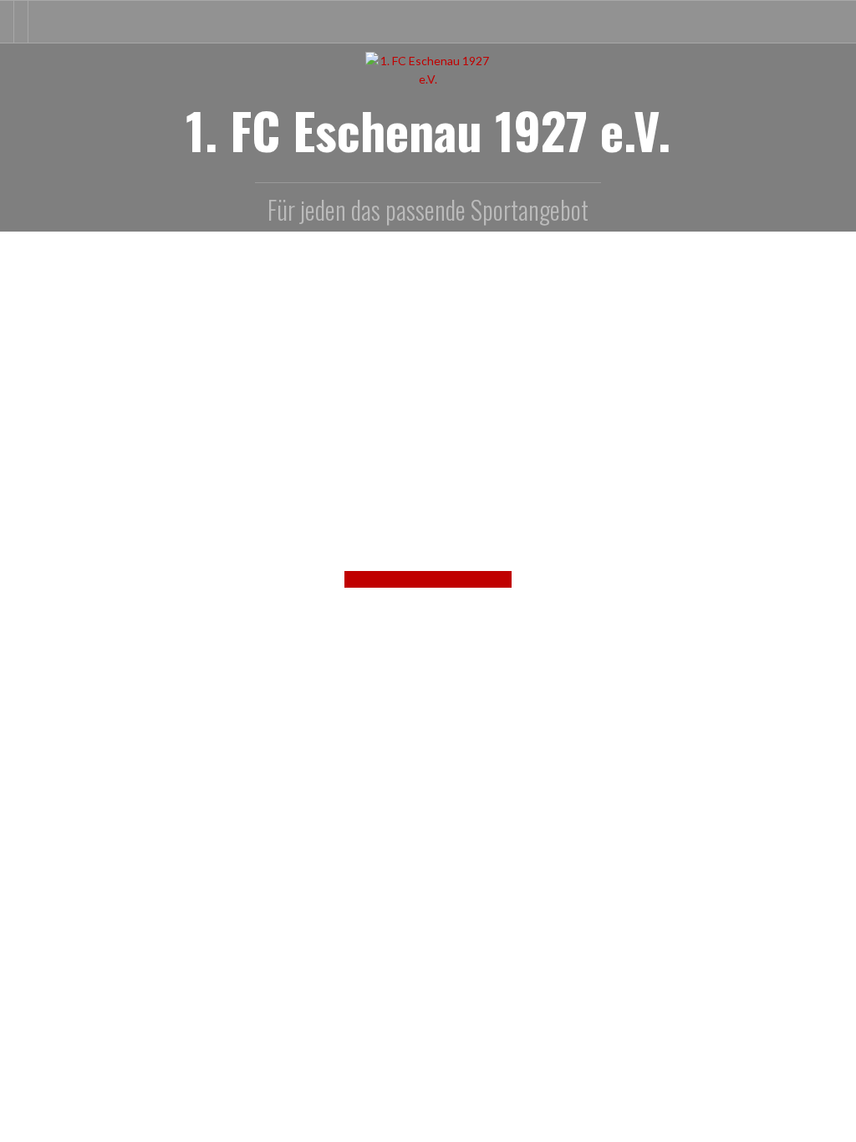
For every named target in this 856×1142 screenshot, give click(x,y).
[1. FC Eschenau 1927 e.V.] (428, 69)
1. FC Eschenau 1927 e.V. (428, 129)
